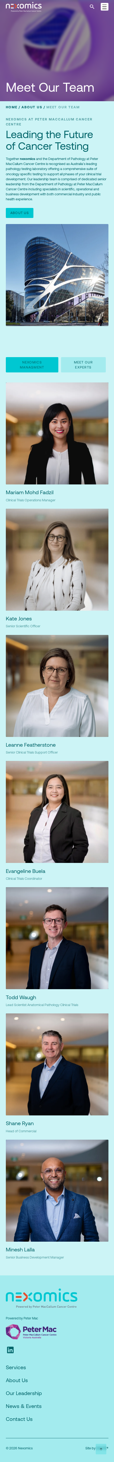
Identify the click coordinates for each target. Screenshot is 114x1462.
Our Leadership (24, 1393)
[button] (104, 7)
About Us (31, 107)
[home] (31, 6)
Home (12, 107)
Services (16, 1367)
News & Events (24, 1406)
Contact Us (19, 1419)
